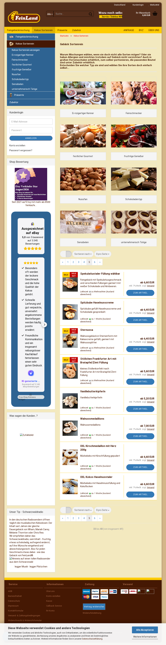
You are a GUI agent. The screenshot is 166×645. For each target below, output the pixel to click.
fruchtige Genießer (21, 69)
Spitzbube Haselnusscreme (97, 302)
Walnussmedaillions (92, 418)
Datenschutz (14, 601)
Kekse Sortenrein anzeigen (26, 50)
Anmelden (31, 138)
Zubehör (76, 30)
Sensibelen (17, 84)
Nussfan (16, 74)
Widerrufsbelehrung (91, 613)
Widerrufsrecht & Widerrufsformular (25, 620)
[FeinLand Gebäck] (24, 17)
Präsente (62, 30)
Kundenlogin (138, 5)
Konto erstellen (17, 145)
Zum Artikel (140, 293)
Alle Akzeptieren (145, 630)
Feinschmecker (20, 59)
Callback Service (54, 606)
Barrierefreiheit (15, 596)
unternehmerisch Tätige (24, 89)
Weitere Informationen (145, 636)
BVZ (141, 30)
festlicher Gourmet (22, 64)
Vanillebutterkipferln (92, 391)
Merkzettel (154, 5)
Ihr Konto (50, 610)
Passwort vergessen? (20, 150)
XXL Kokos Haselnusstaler (96, 477)
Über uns (153, 30)
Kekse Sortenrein (43, 30)
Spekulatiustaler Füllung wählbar (100, 273)
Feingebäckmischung (18, 30)
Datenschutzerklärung (92, 639)
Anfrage (129, 30)
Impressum (13, 606)
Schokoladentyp (20, 79)
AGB (10, 591)
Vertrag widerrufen (94, 606)
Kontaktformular (15, 610)
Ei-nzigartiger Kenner (23, 55)
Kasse (49, 601)
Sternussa (86, 329)
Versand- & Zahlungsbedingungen (24, 615)
